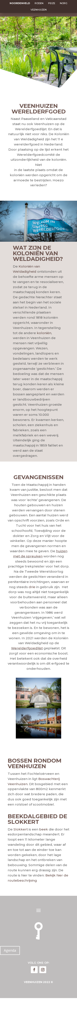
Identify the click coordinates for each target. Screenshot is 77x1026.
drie (32, 587)
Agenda (10, 950)
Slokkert (20, 829)
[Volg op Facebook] (34, 969)
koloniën (44, 333)
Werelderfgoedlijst (27, 648)
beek (43, 829)
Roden (39, 3)
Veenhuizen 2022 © (38, 982)
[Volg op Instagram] (42, 969)
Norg (63, 3)
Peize (51, 3)
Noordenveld (20, 3)
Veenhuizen (39, 9)
